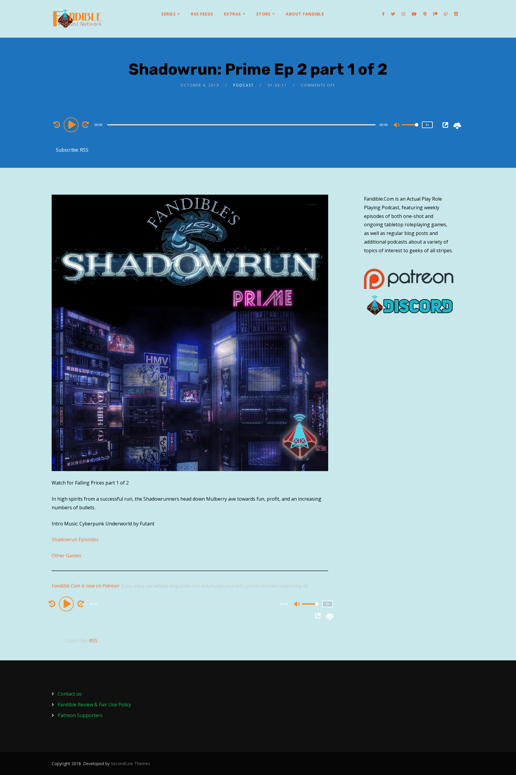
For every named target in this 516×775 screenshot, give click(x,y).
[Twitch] (446, 14)
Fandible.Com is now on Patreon (85, 585)
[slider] (410, 129)
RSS (84, 150)
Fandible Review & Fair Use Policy (94, 704)
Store (263, 14)
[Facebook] (383, 14)
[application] (242, 124)
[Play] (72, 124)
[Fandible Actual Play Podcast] (77, 19)
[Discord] (456, 14)
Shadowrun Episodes (75, 539)
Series (168, 14)
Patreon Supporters (80, 715)
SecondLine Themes (130, 763)
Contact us (70, 694)
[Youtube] (414, 14)
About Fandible (305, 14)
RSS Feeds (202, 14)
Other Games (66, 555)
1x (427, 124)
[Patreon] (435, 14)
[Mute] (397, 125)
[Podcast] (425, 14)
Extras (232, 14)
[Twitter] (393, 14)
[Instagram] (403, 14)
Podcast (243, 85)
